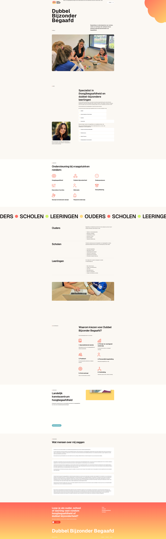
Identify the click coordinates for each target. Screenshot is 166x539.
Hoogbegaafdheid (85, 535)
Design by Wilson (54, 537)
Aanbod (79, 535)
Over (77, 535)
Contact (90, 535)
